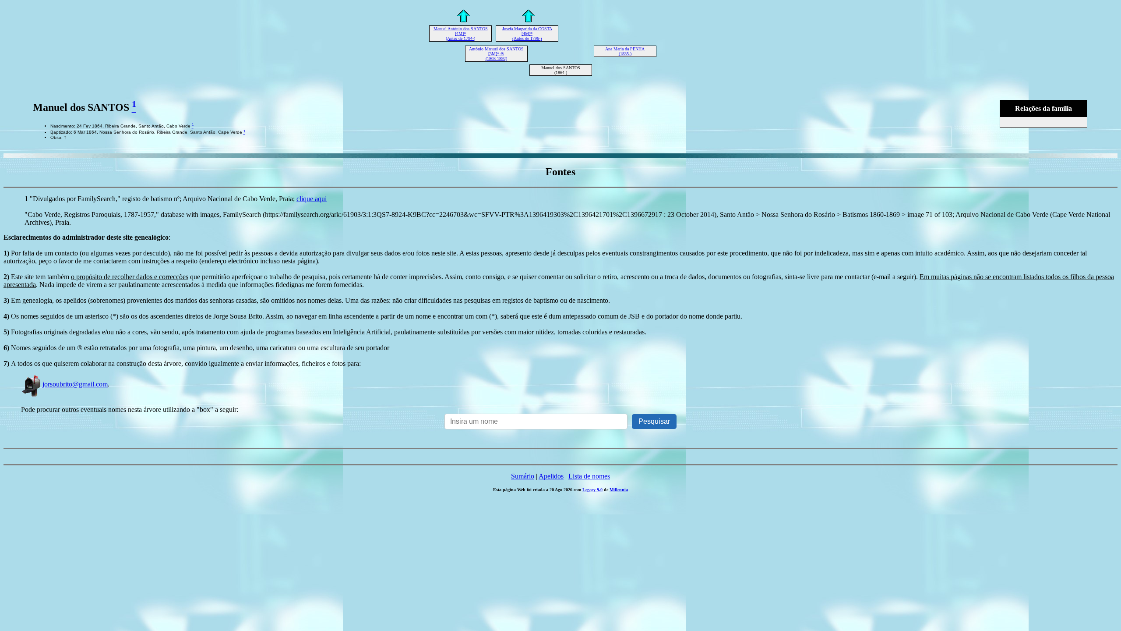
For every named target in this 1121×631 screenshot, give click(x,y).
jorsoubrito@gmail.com (75, 384)
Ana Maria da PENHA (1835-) (625, 51)
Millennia (619, 489)
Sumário (522, 476)
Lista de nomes (589, 476)
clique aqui (311, 198)
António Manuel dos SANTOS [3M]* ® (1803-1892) (496, 53)
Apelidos (551, 476)
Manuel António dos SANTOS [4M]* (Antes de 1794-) (461, 33)
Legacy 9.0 (592, 489)
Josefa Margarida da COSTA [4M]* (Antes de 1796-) (527, 33)
